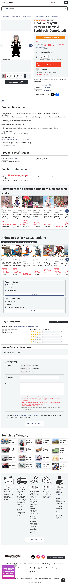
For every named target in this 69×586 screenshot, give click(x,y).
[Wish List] (55, 2)
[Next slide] (31, 45)
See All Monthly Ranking (27, 242)
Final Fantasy (47, 90)
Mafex (9, 304)
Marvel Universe (12, 285)
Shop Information (26, 578)
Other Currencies (40, 47)
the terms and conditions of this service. (27, 415)
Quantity (39, 57)
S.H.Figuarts (11, 301)
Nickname (9, 377)
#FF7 (2, 101)
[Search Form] (62, 2)
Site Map (56, 578)
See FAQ (34, 539)
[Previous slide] (2, 211)
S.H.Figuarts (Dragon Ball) (15, 307)
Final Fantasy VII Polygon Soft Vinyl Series (16, 139)
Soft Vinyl (46, 87)
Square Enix (47, 85)
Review (7, 383)
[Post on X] (53, 94)
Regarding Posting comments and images (26, 326)
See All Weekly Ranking (9, 242)
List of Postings (58, 322)
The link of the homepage (43, 578)
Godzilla (9, 288)
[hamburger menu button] (66, 2)
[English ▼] (52, 2)
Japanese (13, 145)
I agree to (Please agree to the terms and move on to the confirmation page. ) (34, 416)
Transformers (11, 290)
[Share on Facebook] (57, 94)
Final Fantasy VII (14, 158)
